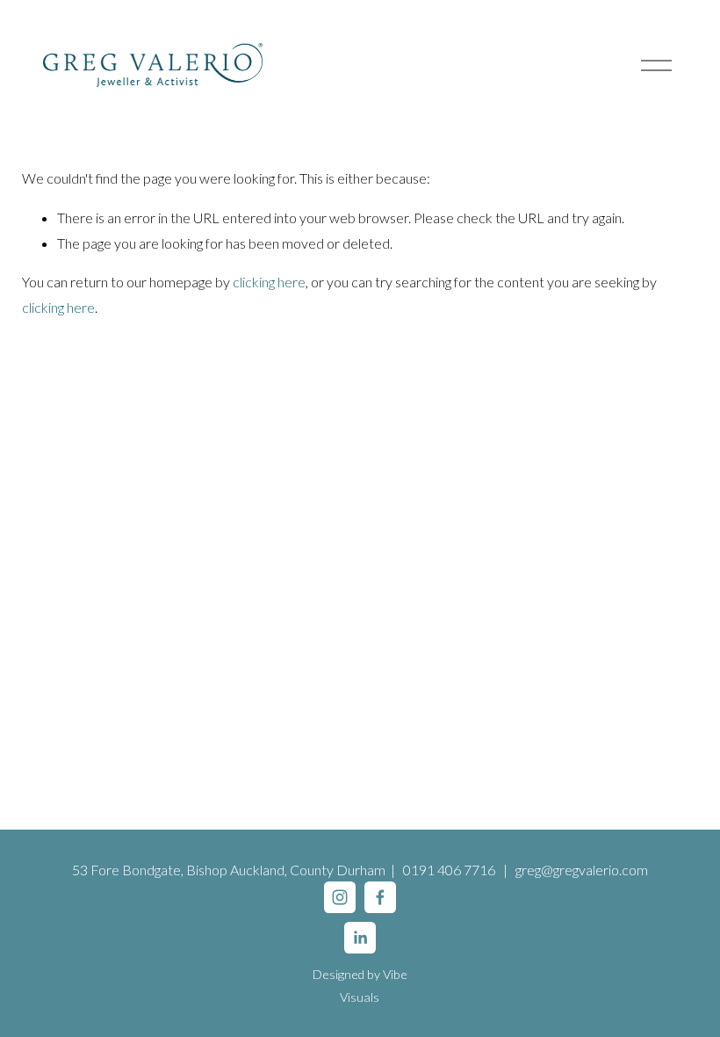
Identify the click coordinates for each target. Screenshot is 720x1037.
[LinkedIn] (360, 938)
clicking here (269, 281)
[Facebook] (380, 897)
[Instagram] (340, 897)
